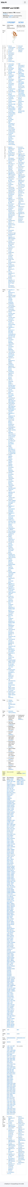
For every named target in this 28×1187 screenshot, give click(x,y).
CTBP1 (13, 820)
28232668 (10, 740)
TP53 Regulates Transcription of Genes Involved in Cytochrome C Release (11, 434)
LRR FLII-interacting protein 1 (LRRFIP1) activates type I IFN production (11, 383)
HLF (12, 864)
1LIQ (11, 1046)
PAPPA (8, 938)
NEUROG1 (9, 927)
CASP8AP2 (9, 801)
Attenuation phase (10, 391)
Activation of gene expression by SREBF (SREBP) (11, 360)
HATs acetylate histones (11, 388)
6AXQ (11, 1087)
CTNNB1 (9, 822)
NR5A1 (8, 935)
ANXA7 (8, 787)
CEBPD (8, 806)
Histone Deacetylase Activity (21, 1135)
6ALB (14, 1086)
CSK (10, 817)
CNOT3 (8, 813)
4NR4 (8, 1060)
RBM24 (12, 960)
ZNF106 (8, 1025)
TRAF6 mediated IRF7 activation (11, 498)
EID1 (11, 828)
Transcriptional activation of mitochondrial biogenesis (11, 354)
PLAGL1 (12, 945)
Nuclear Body (11, 61)
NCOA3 (12, 924)
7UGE (14, 1103)
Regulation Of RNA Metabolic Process (11, 1161)
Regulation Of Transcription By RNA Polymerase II (11, 179)
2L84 (14, 1051)
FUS (11, 844)
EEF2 (12, 827)
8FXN (14, 1110)
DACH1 (8, 823)
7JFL (11, 1100)
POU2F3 (13, 948)
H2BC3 (8, 855)
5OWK (8, 1083)
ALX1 (11, 783)
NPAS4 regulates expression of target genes (11, 538)
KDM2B (12, 889)
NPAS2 (11, 932)
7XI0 (11, 1105)
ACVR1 (8, 781)
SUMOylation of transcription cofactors (11, 410)
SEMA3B (9, 970)
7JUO (8, 1101)
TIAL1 (11, 1003)
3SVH (13, 1057)
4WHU (8, 1065)
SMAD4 (12, 981)
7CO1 (13, 1098)
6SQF (8, 1096)
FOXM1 (12, 841)
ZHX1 (12, 1023)
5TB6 (14, 1083)
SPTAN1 (9, 989)
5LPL (8, 1075)
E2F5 (11, 826)
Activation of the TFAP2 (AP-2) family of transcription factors (11, 442)
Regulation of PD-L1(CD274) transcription (11, 650)
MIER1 (11, 913)
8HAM (11, 1112)
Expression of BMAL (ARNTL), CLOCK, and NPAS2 (11, 655)
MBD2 (12, 909)
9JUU (11, 1114)
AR (12, 788)
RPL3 (8, 964)
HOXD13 (13, 880)
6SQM (11, 1096)
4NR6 (14, 1060)
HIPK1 (8, 862)
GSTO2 (8, 852)
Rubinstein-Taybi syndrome (11, 711)
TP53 (8, 1006)
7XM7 (8, 1107)
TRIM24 (8, 1009)
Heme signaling (11, 531)
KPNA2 (12, 898)
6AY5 (8, 1089)
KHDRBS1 (13, 892)
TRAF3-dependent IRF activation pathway (11, 493)
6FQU (11, 1091)
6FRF (8, 1093)
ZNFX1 (12, 1027)
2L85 (8, 1053)
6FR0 (14, 1091)
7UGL (8, 1104)
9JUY (13, 1114)
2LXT (13, 1053)
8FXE (11, 1110)
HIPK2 (11, 862)
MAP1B (8, 905)
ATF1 (8, 790)
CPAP (8, 815)
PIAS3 (8, 945)
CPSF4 (11, 815)
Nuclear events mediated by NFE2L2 (11, 534)
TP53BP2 (12, 1006)
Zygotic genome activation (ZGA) (11, 593)
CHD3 (12, 808)
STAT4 (11, 995)
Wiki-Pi (4, 2)
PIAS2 (11, 944)
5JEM (11, 1072)
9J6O (8, 1114)
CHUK (12, 809)
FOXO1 (8, 842)
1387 (8, 1029)
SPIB (14, 988)
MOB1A (12, 914)
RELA (11, 962)
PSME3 (12, 955)
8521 (18, 1029)
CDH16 (23, 773)
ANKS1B (13, 785)
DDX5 (11, 824)
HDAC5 (22, 783)
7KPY (11, 1101)
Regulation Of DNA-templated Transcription (11, 175)
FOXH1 (8, 841)
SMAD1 (8, 980)
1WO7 (8, 1050)
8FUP (11, 1108)
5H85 (8, 1069)
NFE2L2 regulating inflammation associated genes (11, 549)
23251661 (10, 751)
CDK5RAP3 (9, 803)
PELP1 (11, 941)
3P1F (11, 1057)
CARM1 (8, 799)
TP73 (8, 1007)
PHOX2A (13, 942)
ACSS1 (12, 779)
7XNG (8, 1108)
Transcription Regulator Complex (11, 56)
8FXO (8, 1111)
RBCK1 (8, 960)
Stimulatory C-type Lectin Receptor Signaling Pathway (11, 166)
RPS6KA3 (9, 967)
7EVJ (8, 1100)
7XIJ (13, 1105)
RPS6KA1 (12, 966)
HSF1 (12, 881)
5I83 (11, 1069)
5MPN (8, 1078)
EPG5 (8, 834)
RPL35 (11, 964)
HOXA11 (9, 873)
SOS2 (8, 986)
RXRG (13, 968)
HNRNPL (9, 871)
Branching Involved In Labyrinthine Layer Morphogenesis (21, 201)
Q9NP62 (19, 1042)
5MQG (11, 1079)
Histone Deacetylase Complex (21, 1146)
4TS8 (14, 1064)
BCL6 (14, 792)
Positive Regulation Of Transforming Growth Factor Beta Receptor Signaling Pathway (11, 213)
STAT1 (8, 993)
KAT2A (13, 887)
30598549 (11, 725)
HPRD (10, 17)
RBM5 (8, 962)
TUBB (8, 1011)
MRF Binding (11, 107)
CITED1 (11, 810)
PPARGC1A (9, 949)
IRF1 (12, 884)
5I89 (8, 1071)
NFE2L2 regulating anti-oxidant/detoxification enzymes (11, 555)
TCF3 (11, 1000)
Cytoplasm (10, 58)
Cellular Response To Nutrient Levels (11, 223)
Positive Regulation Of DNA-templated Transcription (11, 238)
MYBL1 (8, 919)
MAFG (10, 902)
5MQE (8, 1079)
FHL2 (11, 840)
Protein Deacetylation (21, 1161)
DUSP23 (23, 780)
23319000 (10, 730)
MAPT (12, 907)
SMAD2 (12, 980)
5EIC (14, 1067)
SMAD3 (8, 981)
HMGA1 (13, 866)
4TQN (11, 1064)
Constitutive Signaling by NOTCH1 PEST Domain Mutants (11, 367)
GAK (12, 845)
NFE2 (8, 930)
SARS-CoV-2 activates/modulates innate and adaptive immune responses (11, 523)
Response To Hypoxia (11, 161)
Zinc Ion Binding (10, 93)
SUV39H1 (9, 998)
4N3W (11, 1058)
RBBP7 (12, 959)
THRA (8, 1003)
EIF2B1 (8, 830)
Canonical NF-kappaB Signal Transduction (11, 190)
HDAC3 (12, 859)
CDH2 (12, 802)
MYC (8, 920)
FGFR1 (8, 840)
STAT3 (8, 995)
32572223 (10, 720)
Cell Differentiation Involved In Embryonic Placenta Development (21, 209)
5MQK (8, 1080)
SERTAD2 (9, 974)
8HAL (8, 1112)
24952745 (10, 759)
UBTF (11, 1013)
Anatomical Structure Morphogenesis (21, 169)
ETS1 (14, 834)
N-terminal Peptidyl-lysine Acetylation (11, 207)
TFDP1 (8, 1002)
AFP (12, 781)
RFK (14, 962)
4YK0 (11, 1065)
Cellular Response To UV (11, 227)
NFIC (11, 931)
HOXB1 (8, 874)
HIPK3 (8, 863)
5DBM (11, 1067)
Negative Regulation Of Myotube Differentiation (21, 1130)
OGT (8, 937)
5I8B (10, 1071)
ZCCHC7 (9, 1023)
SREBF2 (13, 991)
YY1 (12, 1020)
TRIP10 (12, 1009)
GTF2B (12, 852)
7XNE (11, 1107)
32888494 (10, 734)
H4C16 (12, 856)
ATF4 (13, 790)
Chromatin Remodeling (11, 171)
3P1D (14, 1055)
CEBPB (12, 805)
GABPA (8, 845)
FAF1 (12, 837)
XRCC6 (8, 1018)
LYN (13, 901)
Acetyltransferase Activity (11, 96)
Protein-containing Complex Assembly (10, 256)
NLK (9, 932)
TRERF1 (12, 1007)
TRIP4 (8, 1010)
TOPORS (12, 1005)
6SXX (8, 1097)
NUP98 (12, 935)
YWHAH (9, 1020)
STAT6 (8, 996)
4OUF (8, 1064)
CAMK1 (22, 779)
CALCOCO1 (9, 795)
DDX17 (8, 824)
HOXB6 (8, 877)
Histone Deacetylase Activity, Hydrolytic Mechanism (21, 1119)
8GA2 (14, 1111)
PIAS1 (8, 944)
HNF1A (13, 869)
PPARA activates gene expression (11, 313)
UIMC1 (8, 1014)
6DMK (11, 1089)
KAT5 (11, 888)
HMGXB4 (9, 869)
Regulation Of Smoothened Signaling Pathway (11, 195)
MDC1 (8, 910)
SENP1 (18, 784)
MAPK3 (8, 907)
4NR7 (8, 1061)
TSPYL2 (12, 1010)
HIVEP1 (12, 863)
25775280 (10, 747)
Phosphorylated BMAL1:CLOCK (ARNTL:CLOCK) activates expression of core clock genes (11, 664)
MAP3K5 (13, 905)
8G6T (11, 1111)
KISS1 (11, 894)
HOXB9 (8, 878)
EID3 (14, 828)
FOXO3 (12, 842)
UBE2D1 (12, 1011)
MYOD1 (8, 921)
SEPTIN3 (9, 971)
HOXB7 (12, 877)
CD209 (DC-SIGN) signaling (11, 429)
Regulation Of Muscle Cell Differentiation (21, 1154)
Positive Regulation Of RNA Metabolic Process (11, 1141)
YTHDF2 (12, 1018)
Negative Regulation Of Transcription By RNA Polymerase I (11, 201)
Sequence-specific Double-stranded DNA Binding (21, 109)
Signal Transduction (11, 186)
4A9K (8, 1058)
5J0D (8, 1072)
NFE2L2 (11, 930)
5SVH (11, 1083)
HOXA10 (13, 871)
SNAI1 (8, 982)
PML (8, 946)
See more (9, 1173)
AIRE (14, 781)
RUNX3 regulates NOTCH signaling (10, 457)
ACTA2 (8, 780)
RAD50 (12, 957)
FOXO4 (8, 844)
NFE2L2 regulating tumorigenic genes (11, 568)
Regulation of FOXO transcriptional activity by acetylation (11, 508)
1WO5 (8, 1049)
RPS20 (8, 966)
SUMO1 (12, 996)
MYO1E (11, 920)
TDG (14, 1000)
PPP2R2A (9, 952)
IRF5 (10, 885)
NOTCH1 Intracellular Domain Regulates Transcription (11, 341)
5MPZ (11, 1078)
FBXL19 (9, 838)
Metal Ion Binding (10, 117)
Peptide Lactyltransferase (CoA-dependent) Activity (11, 137)
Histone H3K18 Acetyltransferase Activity (11, 110)
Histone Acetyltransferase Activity (11, 89)
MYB (11, 917)
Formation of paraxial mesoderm (11, 543)
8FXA (8, 1110)
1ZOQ (11, 1050)
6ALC (8, 1087)
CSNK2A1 (9, 819)
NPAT (8, 934)
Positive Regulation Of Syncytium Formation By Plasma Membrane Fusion (21, 193)
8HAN (14, 1112)
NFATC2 (9, 928)
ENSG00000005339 (11, 1038)
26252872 (20, 719)
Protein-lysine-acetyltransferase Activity (11, 132)
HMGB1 (8, 867)
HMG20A (9, 866)
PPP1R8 (9, 950)
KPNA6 (8, 899)
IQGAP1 (9, 884)
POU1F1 (9, 948)
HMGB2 (12, 867)
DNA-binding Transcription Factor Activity (21, 93)
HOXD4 (8, 881)
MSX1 (8, 917)
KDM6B (8, 892)
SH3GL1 (13, 977)
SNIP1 (8, 985)
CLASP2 (13, 812)
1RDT (13, 1046)
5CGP (8, 1067)
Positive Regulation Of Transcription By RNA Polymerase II (11, 244)
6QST (8, 1094)
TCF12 (8, 1000)
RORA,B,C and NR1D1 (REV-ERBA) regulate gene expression (11, 694)
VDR (8, 1016)
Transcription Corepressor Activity (11, 85)
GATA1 (8, 846)
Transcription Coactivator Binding (11, 65)
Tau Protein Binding (10, 120)
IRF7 (13, 885)
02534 (8, 1033)
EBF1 (13, 826)
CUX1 (12, 822)
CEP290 (12, 806)
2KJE (8, 1051)
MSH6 (11, 916)
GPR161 (9, 851)
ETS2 (8, 835)
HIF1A (11, 860)
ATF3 (11, 790)
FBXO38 (13, 838)
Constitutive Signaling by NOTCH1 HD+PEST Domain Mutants (11, 375)
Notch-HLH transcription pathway (11, 395)
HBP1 (8, 858)
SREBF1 (9, 991)
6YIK (13, 1097)
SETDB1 (9, 977)
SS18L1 (11, 992)
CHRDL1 (9, 809)
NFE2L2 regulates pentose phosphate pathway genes (11, 561)
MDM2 (11, 910)
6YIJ (11, 1097)
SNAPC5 (9, 984)
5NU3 (11, 1082)
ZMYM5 (12, 1024)
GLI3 (11, 848)
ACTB (11, 780)
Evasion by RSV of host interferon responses (11, 598)
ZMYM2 (8, 1024)
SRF (8, 992)
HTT (14, 881)
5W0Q (8, 1086)
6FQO (14, 1090)
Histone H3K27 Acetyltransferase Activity (11, 114)
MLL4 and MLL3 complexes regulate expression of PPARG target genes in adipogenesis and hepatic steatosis (11, 608)
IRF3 (8, 885)
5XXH (11, 1086)
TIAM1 (8, 1005)
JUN (11, 887)
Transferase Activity (11, 99)
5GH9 (14, 1068)
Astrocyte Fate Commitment (21, 186)
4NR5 (11, 1060)
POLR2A (11, 946)
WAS (10, 1016)
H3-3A (11, 855)
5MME (11, 1075)
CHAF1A (9, 808)
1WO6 (11, 1049)
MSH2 (8, 916)
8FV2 (14, 1108)
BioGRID (11, 15)
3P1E (8, 1057)
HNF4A (12, 870)
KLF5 (8, 896)
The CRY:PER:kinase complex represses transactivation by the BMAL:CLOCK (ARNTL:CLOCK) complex (11, 685)
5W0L (14, 1085)
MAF (8, 902)
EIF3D (12, 830)
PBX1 (8, 939)
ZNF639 (8, 1027)
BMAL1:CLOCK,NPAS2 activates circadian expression (11, 299)
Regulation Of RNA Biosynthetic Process (11, 1150)
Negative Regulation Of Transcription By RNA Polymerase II (11, 149)
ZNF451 (12, 1025)
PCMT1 (11, 939)
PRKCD (13, 952)
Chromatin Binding (10, 70)
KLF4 (14, 895)
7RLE (14, 1101)
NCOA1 (12, 923)
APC (8, 788)
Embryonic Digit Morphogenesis (11, 233)
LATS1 (12, 899)
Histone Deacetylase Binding (21, 101)
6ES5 (14, 1089)
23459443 (10, 765)
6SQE (11, 1094)
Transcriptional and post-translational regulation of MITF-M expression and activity (11, 633)
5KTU (14, 1072)
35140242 (5, 14)
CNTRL (12, 813)
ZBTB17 (9, 1021)
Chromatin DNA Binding (11, 104)
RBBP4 (8, 959)
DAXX (11, 823)
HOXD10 (12, 878)
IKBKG (12, 883)
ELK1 (8, 833)
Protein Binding (11, 91)
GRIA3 (12, 851)
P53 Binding (11, 68)
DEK (14, 824)
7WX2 (11, 1104)
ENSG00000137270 (21, 1038)
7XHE (8, 1105)
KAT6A (8, 889)
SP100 (8, 988)
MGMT (8, 913)
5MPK (11, 1076)
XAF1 (10, 1017)
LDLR (8, 901)
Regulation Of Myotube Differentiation (21, 1150)
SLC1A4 (13, 978)
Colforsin (10, 700)
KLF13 (11, 895)
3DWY (8, 1055)
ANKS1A (9, 785)
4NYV (11, 1061)
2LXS (10, 1053)
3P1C (11, 1055)
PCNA (8, 941)
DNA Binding (21, 90)
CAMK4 (8, 797)
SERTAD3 (9, 975)
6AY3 (14, 1087)
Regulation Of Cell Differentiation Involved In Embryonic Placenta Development (21, 218)
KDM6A (12, 891)
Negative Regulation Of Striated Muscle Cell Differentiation (21, 1140)
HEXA (8, 860)
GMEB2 (12, 849)
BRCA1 (8, 794)
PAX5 (12, 938)
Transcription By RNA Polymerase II (21, 165)
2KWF (11, 1051)
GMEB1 (8, 849)
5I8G (13, 1071)
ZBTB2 (12, 1021)
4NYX (11, 1062)
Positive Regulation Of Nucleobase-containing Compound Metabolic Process (11, 1133)
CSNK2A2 (9, 820)
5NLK (11, 1080)
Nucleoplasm (11, 53)
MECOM (9, 912)
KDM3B (8, 891)
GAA (14, 844)
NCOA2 (8, 924)
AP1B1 (12, 787)
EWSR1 (11, 835)
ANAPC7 (13, 784)
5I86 (13, 1069)
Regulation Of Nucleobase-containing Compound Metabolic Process (11, 1167)
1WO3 (8, 1047)
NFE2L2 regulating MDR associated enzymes (11, 573)
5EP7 (11, 1068)
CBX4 (14, 801)
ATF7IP (8, 791)
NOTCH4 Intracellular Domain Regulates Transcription (11, 482)
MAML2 (12, 903)
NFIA (8, 931)
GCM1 (21, 22)
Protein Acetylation (10, 183)
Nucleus (10, 51)
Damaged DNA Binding (11, 72)
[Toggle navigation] (25, 2)
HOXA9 (12, 873)
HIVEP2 (9, 864)
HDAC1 (8, 859)
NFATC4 (13, 928)
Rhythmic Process (10, 248)
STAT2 (11, 993)
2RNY (11, 1054)
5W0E (8, 1085)
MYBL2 (12, 919)
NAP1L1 (9, 923)
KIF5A (8, 894)
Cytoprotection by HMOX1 (11, 528)
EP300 (11, 833)
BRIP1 (12, 794)
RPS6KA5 (9, 968)
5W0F (11, 1085)
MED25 (12, 912)
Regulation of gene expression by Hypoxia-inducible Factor (11, 292)
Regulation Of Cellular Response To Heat (11, 268)
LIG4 (11, 901)
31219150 (11, 756)
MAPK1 (8, 906)
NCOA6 (8, 925)
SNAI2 (11, 982)
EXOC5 (8, 837)
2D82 (14, 1050)
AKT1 (8, 783)
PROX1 (8, 955)
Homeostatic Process (11, 230)
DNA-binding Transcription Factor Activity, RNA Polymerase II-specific (21, 77)
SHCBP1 (9, 978)
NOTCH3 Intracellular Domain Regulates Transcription (11, 468)
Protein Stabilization (11, 251)
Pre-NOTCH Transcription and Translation (11, 305)
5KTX (11, 1073)
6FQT (8, 1091)
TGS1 (11, 1002)
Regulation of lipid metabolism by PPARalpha (11, 415)
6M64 (14, 1093)
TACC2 (8, 999)
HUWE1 (8, 883)
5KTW (8, 1073)
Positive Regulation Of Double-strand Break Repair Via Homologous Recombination (11, 283)
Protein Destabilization (11, 219)
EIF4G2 (8, 831)
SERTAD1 (9, 973)
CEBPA (8, 805)
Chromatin (10, 50)
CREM (12, 816)
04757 (18, 1033)
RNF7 (12, 963)
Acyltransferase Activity (11, 102)
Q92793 (8, 1042)
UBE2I (8, 1013)
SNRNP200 (12, 985)
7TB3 (8, 1103)
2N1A (8, 1054)
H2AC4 (8, 853)
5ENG (8, 1068)
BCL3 (11, 792)
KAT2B (8, 888)
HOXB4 (12, 876)
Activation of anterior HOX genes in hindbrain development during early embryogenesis (11, 423)
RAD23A (9, 957)
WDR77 (13, 1016)
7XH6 (14, 1104)
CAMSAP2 (9, 798)
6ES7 (11, 1090)
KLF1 (8, 895)
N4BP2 (12, 921)
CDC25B (9, 802)
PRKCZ (8, 953)
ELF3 (12, 831)
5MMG (8, 1076)
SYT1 (13, 998)
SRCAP (13, 989)
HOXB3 (8, 876)
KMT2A (11, 896)
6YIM (10, 1098)
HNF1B (8, 870)
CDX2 (14, 803)
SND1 (12, 984)
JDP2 (8, 887)
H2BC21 (12, 853)
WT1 (8, 1017)
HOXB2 (12, 874)
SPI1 (11, 988)
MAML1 (8, 903)
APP (10, 788)
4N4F (14, 1058)
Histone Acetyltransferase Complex (11, 47)
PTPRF (11, 956)
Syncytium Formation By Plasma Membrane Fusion (21, 149)
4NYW (8, 1062)
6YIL (8, 1098)
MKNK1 (8, 914)
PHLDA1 (9, 942)
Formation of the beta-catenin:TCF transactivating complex (11, 323)
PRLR (12, 953)
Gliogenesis (20, 172)
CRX (8, 817)
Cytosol (10, 60)
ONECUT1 (11, 937)
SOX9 (11, 986)
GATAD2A (12, 846)
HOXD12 (9, 880)
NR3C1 (11, 934)
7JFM (13, 1100)
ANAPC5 (9, 784)
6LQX (11, 1093)
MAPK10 (13, 906)
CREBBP (11, 22)
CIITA (8, 810)
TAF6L (11, 999)
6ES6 (8, 1090)
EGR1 (8, 828)
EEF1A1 (9, 827)
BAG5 (8, 792)
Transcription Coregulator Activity (11, 76)
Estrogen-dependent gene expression (11, 488)
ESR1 (11, 834)
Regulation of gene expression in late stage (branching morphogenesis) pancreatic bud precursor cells (11, 332)
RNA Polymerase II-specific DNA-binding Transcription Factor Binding (11, 125)
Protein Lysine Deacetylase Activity (21, 1125)
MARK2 (8, 909)
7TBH (11, 1103)
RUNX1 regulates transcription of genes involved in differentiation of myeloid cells (11, 450)
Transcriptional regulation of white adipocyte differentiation (11, 400)
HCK (11, 858)
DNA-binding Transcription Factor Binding (11, 143)
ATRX (12, 791)
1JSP (8, 1046)
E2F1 (8, 826)
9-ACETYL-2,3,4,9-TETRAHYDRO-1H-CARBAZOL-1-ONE (11, 705)
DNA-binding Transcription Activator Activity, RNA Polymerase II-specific (21, 85)
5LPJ (14, 1073)
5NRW (8, 1082)
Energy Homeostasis (11, 264)
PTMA (8, 956)
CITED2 (8, 812)
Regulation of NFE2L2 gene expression (11, 585)
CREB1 (8, 816)
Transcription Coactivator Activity (11, 80)
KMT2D (8, 898)
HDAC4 (18, 783)
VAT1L (11, 1014)
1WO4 (11, 1047)
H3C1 (9, 856)
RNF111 (9, 963)
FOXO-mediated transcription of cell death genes (11, 502)
